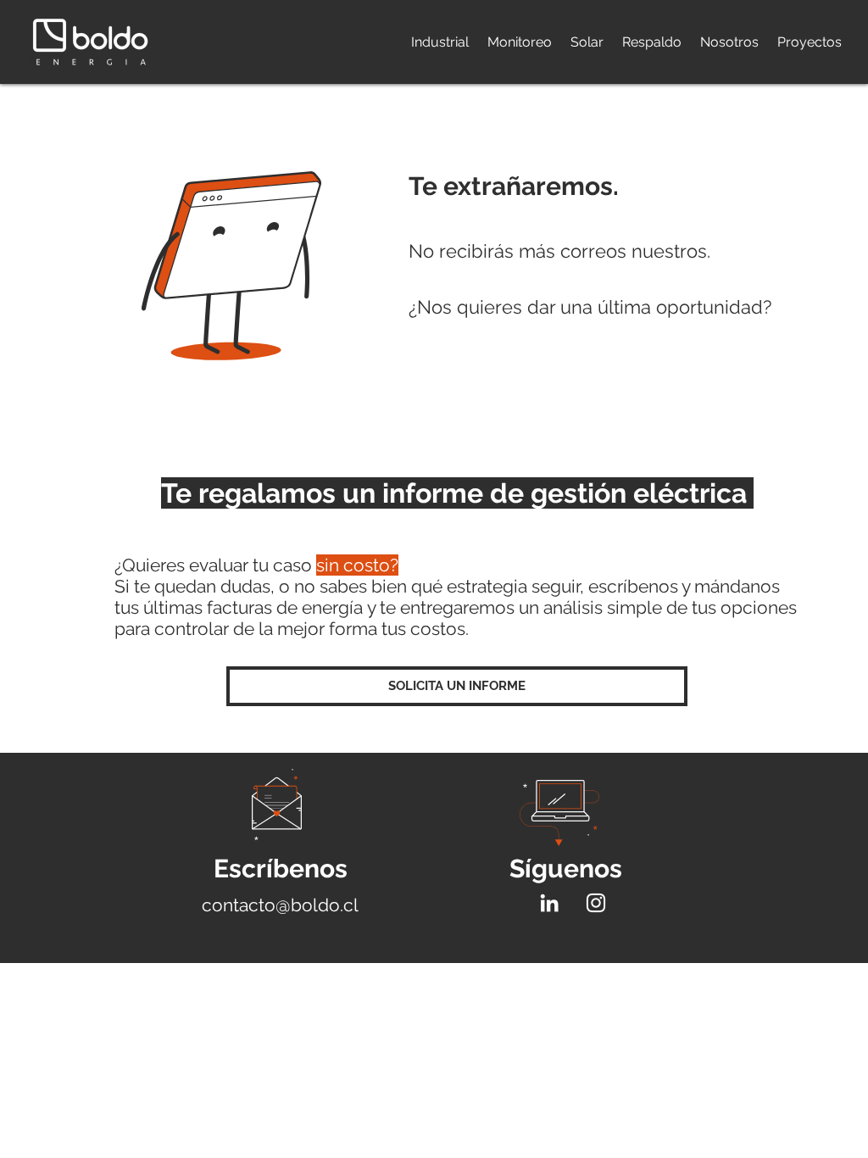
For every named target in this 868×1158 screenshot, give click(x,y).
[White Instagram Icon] (596, 903)
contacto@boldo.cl (280, 905)
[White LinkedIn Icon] (549, 903)
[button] (456, 686)
